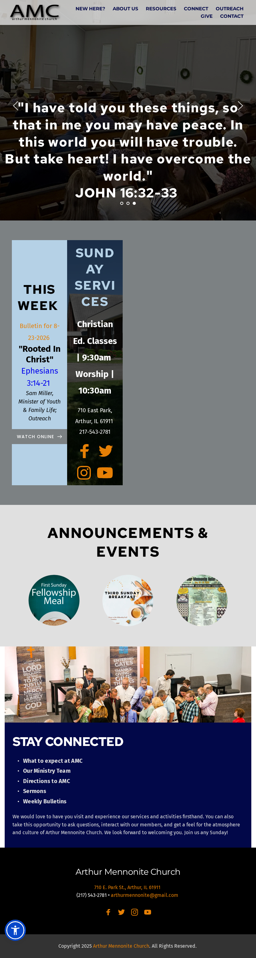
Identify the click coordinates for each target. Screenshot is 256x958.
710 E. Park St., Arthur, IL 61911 (128, 887)
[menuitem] (90, 8)
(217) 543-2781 (91, 895)
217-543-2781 (95, 431)
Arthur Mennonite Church (128, 872)
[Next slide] (240, 106)
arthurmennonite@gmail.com (145, 895)
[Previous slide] (15, 106)
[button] (15, 930)
